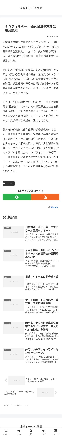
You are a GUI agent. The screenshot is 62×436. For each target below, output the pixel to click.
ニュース (10, 183)
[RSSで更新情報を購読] (45, 197)
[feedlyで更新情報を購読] (17, 197)
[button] (56, 396)
